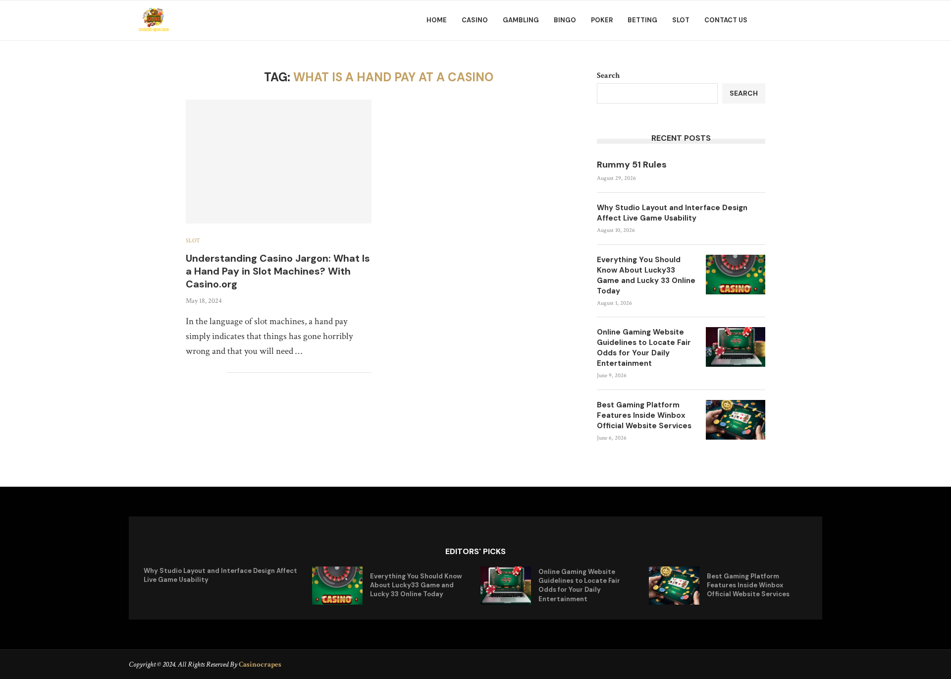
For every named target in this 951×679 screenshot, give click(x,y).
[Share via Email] (219, 372)
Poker (602, 20)
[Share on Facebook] (188, 372)
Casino (475, 20)
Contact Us (725, 20)
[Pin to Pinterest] (209, 372)
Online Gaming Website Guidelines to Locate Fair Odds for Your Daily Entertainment (644, 347)
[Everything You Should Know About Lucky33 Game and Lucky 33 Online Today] (735, 274)
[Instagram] (802, 20)
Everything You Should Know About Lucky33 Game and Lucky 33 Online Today (646, 275)
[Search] (817, 20)
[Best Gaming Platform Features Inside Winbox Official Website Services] (735, 420)
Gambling (521, 20)
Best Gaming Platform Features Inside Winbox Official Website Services (644, 415)
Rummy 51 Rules (632, 164)
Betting (642, 20)
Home (436, 20)
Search (608, 75)
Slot (680, 20)
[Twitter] (791, 20)
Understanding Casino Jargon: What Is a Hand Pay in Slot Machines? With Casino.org (278, 271)
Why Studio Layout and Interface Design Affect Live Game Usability (672, 213)
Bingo (565, 20)
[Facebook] (780, 20)
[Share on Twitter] (199, 372)
